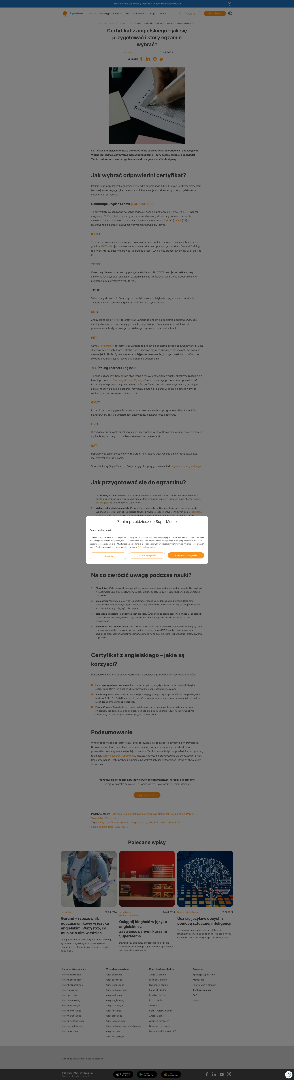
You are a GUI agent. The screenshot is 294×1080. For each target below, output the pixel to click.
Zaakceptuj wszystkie (186, 555)
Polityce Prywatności (147, 547)
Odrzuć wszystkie (147, 555)
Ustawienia (108, 556)
